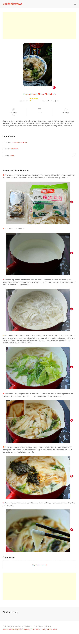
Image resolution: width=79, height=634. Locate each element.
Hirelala (43, 629)
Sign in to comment (39, 565)
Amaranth (14, 149)
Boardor (49, 629)
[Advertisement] (39, 25)
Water (12, 156)
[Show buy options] (74, 155)
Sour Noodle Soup (20, 142)
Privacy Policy (26, 626)
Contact (48, 626)
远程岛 (55, 629)
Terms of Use (38, 626)
